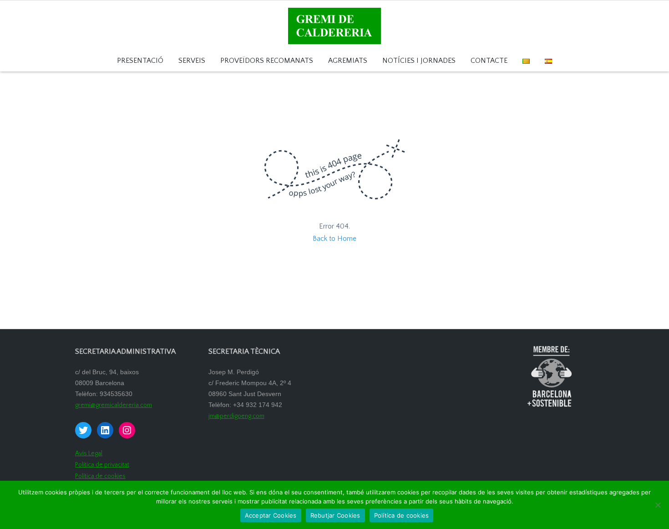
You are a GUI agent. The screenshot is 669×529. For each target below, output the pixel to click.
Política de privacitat (102, 464)
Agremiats (347, 61)
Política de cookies (100, 476)
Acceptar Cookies (271, 515)
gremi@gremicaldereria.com (113, 405)
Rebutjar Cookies (335, 515)
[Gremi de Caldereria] (334, 25)
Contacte (489, 61)
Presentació (140, 61)
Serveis (191, 61)
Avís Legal (88, 453)
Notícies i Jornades (419, 61)
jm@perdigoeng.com (236, 416)
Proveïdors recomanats (266, 61)
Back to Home (334, 238)
